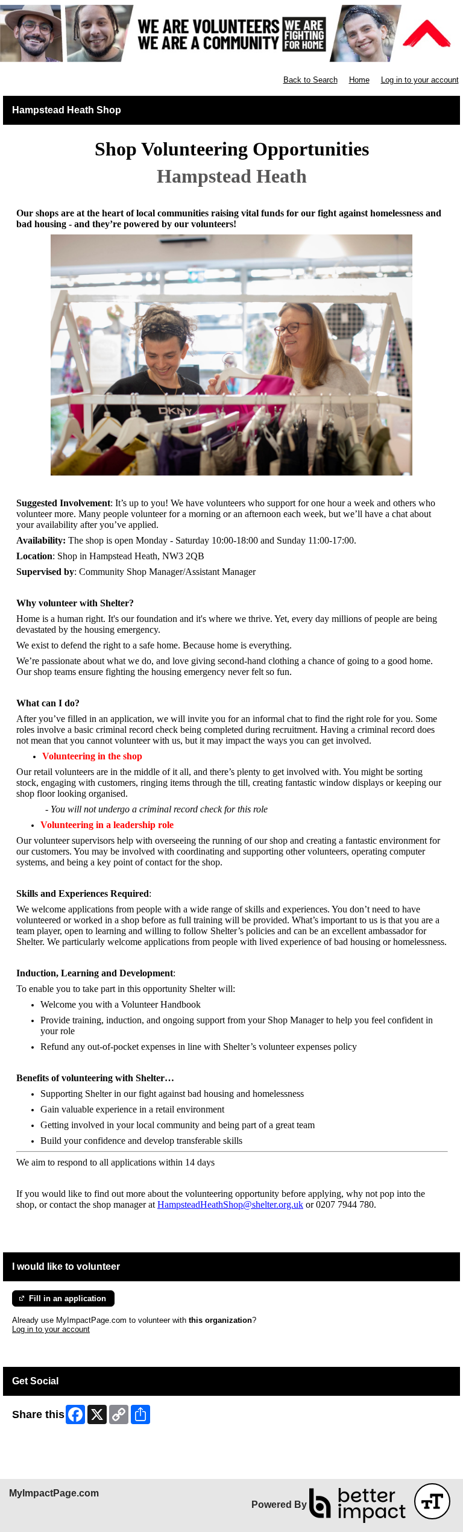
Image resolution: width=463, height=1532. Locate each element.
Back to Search (310, 79)
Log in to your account (420, 79)
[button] (432, 1501)
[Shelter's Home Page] (231, 33)
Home (359, 79)
